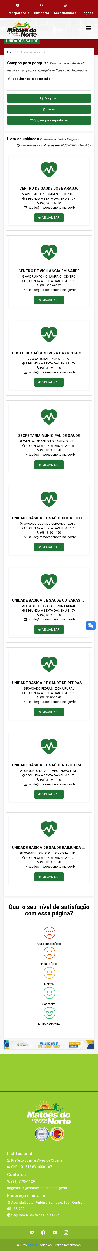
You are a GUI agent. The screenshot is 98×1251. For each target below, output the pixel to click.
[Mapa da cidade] (49, 1072)
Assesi (32, 1245)
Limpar (50, 109)
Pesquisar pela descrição (30, 78)
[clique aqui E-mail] (32, 1232)
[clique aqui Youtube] (55, 1232)
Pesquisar (50, 98)
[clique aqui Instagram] (66, 1232)
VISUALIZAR (51, 217)
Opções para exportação (50, 120)
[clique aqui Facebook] (43, 1232)
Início (11, 52)
